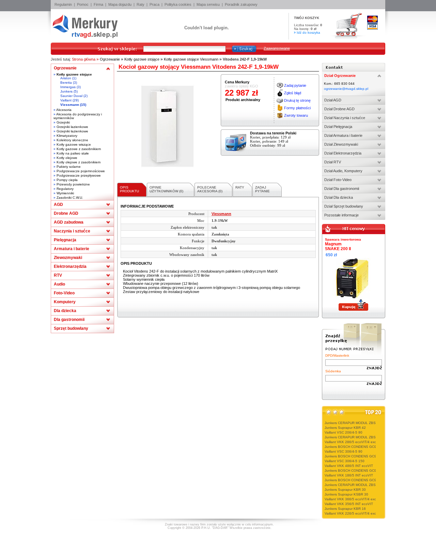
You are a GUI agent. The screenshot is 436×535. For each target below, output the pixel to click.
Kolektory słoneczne (72, 140)
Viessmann (69, 105)
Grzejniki (63, 122)
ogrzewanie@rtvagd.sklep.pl (346, 89)
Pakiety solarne (69, 166)
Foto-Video (64, 293)
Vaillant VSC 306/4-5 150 (344, 461)
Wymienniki (65, 193)
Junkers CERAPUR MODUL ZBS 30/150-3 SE (361, 437)
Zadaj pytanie (295, 85)
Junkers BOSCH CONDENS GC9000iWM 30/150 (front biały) (372, 480)
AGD (58, 204)
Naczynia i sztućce (72, 231)
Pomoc (83, 4)
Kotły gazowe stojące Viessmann (191, 59)
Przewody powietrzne (73, 184)
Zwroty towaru (296, 115)
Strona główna (83, 59)
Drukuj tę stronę (297, 100)
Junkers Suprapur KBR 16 (345, 508)
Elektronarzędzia (70, 266)
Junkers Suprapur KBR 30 (345, 489)
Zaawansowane (277, 48)
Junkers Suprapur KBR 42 (345, 427)
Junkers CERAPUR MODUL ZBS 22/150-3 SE (361, 485)
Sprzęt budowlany (71, 328)
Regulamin (63, 4)
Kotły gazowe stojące (141, 59)
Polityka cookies (178, 4)
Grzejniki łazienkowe (72, 127)
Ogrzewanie (110, 59)
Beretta (66, 82)
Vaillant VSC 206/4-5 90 (343, 432)
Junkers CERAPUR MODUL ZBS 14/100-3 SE (361, 423)
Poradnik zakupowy (241, 4)
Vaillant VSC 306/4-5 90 (343, 451)
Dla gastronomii (69, 319)
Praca (154, 4)
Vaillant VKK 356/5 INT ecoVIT (349, 504)
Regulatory (65, 189)
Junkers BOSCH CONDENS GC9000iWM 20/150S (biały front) (373, 456)
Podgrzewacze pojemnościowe (81, 171)
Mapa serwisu (208, 4)
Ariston (65, 78)
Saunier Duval (71, 96)
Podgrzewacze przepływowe (79, 175)
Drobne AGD (66, 213)
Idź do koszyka (308, 32)
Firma (98, 4)
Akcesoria (64, 110)
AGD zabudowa (68, 222)
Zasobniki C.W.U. (70, 197)
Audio (59, 284)
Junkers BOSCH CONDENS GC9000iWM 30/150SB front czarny (375, 447)
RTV (58, 275)
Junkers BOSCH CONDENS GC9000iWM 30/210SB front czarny (375, 470)
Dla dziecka (65, 310)
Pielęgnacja (65, 240)
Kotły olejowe (67, 158)
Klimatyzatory (67, 135)
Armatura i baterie (71, 248)
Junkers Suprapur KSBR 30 (346, 494)
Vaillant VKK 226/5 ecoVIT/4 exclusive (355, 513)
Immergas (68, 87)
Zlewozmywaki (68, 257)
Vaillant (66, 100)
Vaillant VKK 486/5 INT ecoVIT (349, 466)
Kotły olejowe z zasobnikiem (78, 162)
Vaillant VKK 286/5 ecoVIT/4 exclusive (355, 442)
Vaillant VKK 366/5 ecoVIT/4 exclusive (355, 499)
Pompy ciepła (67, 180)
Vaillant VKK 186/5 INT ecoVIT (349, 475)
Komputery (65, 301)
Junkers (66, 91)
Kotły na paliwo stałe (73, 153)
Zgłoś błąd (292, 93)
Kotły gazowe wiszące (74, 144)
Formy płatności (297, 108)
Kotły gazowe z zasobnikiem (79, 149)
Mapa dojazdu (119, 4)
